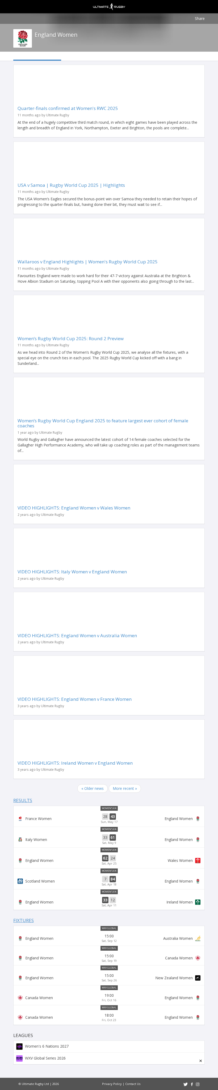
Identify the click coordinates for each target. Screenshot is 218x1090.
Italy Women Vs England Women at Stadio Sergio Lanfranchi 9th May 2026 (109, 840)
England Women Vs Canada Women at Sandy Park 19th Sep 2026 (109, 958)
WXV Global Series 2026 (45, 1058)
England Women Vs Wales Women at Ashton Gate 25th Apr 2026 (109, 860)
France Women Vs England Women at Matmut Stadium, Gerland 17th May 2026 (109, 819)
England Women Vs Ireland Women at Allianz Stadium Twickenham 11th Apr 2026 (109, 902)
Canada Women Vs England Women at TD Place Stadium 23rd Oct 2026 (109, 1017)
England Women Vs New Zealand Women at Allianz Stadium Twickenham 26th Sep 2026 (109, 977)
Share (200, 18)
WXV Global (109, 928)
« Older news (92, 788)
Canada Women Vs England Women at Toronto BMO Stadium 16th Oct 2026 (109, 997)
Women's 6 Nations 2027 (46, 1046)
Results (22, 800)
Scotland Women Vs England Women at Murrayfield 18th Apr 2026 (109, 881)
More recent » (125, 788)
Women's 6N (109, 808)
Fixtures (23, 920)
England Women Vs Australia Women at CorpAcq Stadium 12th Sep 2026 (109, 938)
